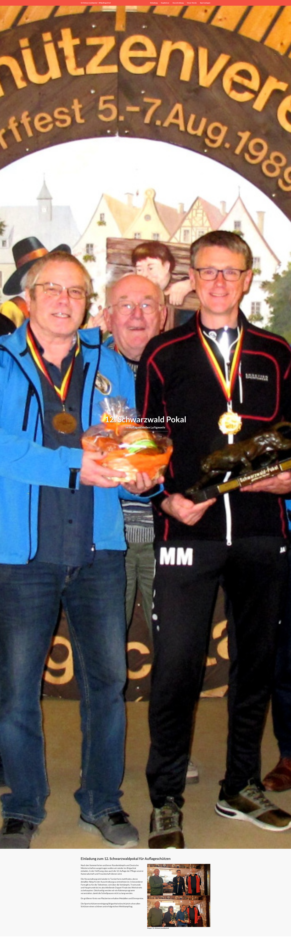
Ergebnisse (165, 3)
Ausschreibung (178, 3)
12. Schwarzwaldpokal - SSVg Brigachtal (96, 3)
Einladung (154, 3)
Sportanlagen (205, 3)
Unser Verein (192, 3)
